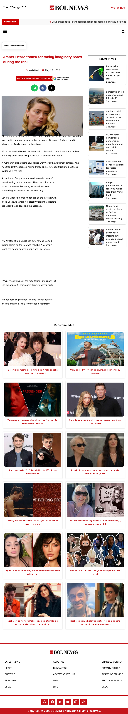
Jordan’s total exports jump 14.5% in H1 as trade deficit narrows (113, 117)
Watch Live (118, 8)
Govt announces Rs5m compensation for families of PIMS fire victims (82, 21)
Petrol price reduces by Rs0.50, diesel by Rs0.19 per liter (113, 72)
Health (9, 668)
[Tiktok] (83, 702)
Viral (8, 686)
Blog (105, 686)
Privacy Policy (111, 668)
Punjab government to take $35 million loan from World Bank (114, 188)
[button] (34, 87)
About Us (58, 661)
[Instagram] (76, 702)
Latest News (12, 661)
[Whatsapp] (44, 702)
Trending (10, 680)
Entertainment (17, 45)
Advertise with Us (64, 674)
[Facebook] (52, 702)
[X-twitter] (60, 702)
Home (6, 45)
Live (55, 686)
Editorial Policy (112, 680)
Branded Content (113, 661)
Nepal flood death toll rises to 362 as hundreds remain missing (114, 212)
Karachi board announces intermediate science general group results (114, 235)
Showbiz (10, 674)
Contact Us (60, 668)
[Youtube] (68, 702)
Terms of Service (112, 674)
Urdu (56, 680)
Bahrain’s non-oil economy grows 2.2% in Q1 (115, 95)
